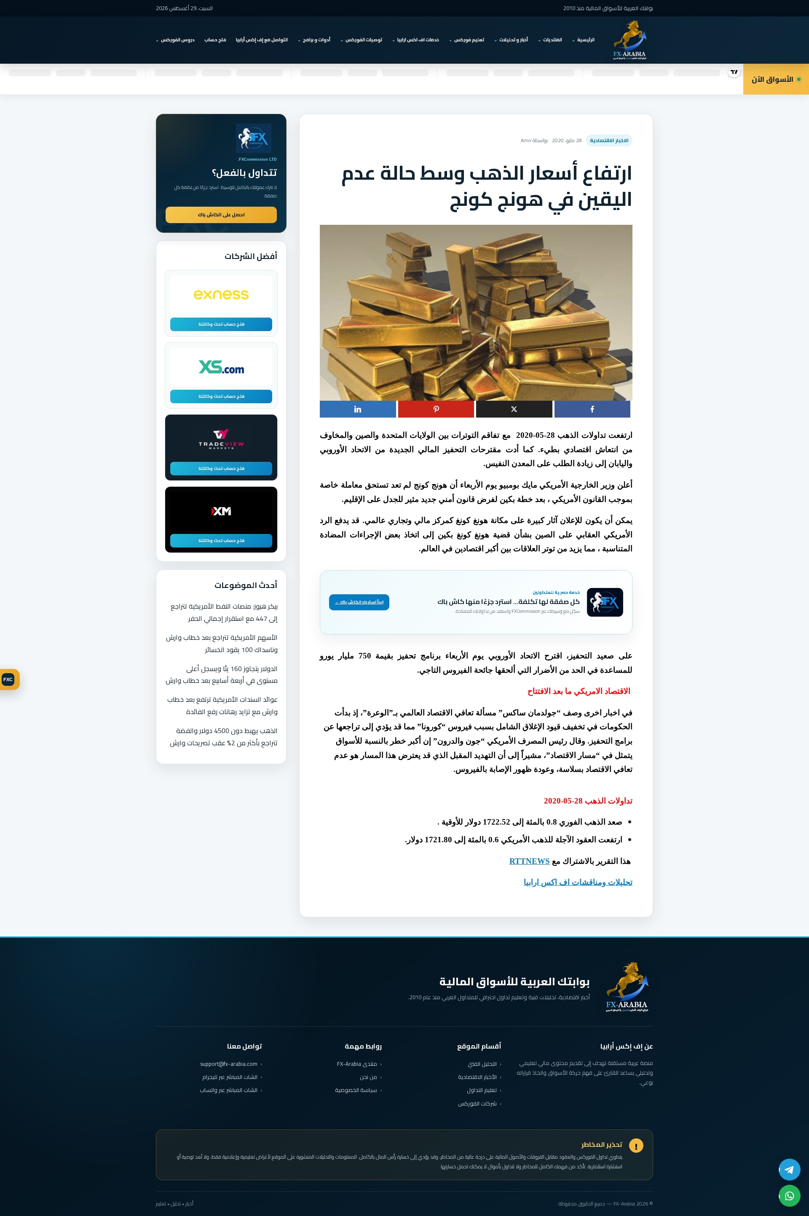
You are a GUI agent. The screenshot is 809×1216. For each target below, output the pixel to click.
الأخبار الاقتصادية (477, 1077)
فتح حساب (215, 39)
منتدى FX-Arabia (357, 1064)
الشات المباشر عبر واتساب (228, 1090)
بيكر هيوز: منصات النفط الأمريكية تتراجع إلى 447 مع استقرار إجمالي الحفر (224, 612)
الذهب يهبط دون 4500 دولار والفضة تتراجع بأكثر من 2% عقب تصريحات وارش (224, 736)
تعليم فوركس (469, 39)
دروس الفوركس (178, 39)
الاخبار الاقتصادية (609, 140)
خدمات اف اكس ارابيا (418, 39)
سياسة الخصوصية (356, 1090)
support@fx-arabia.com (228, 1064)
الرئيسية (586, 39)
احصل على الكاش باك (221, 214)
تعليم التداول (482, 1090)
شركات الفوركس (477, 1103)
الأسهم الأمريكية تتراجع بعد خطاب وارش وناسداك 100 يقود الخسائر (222, 643)
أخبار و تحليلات (513, 39)
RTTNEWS (529, 861)
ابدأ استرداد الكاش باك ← (359, 602)
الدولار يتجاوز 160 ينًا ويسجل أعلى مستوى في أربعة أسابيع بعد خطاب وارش (222, 674)
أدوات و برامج (316, 39)
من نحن (368, 1077)
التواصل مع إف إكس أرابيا (262, 39)
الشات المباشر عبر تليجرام (229, 1077)
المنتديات (552, 39)
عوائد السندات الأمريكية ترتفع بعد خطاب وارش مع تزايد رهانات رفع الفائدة (222, 705)
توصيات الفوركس (364, 39)
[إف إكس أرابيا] (629, 40)
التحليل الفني (482, 1064)
